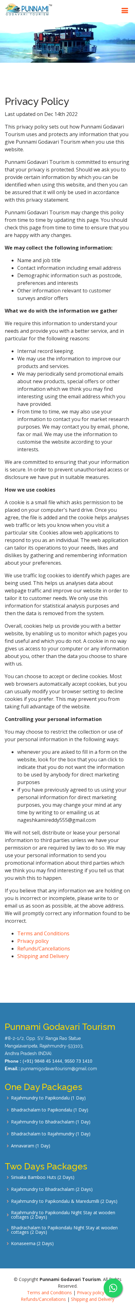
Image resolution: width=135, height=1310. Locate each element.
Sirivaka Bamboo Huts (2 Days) (42, 1177)
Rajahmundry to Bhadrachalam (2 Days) (52, 1189)
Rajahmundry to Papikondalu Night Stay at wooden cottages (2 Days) (63, 1214)
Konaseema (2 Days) (32, 1243)
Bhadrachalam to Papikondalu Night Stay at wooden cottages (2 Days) (64, 1230)
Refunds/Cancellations (43, 948)
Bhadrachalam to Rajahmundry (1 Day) (50, 1134)
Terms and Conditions (43, 933)
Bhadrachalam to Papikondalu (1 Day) (49, 1110)
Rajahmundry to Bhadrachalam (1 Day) (50, 1122)
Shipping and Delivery (43, 956)
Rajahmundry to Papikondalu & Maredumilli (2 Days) (64, 1201)
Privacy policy (33, 941)
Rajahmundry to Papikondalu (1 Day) (48, 1098)
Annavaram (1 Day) (30, 1146)
